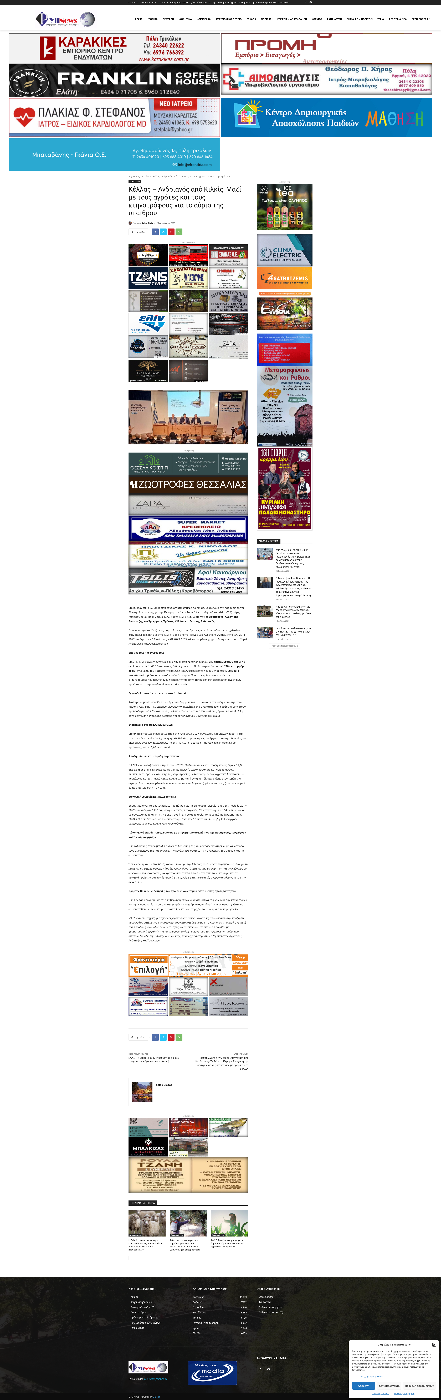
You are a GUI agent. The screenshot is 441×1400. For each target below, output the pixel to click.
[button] (434, 1344)
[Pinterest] (171, 232)
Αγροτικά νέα (144, 176)
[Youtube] (310, 2)
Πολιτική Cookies (380, 1393)
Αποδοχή (363, 1385)
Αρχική (132, 176)
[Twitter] (163, 232)
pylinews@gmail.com (155, 1379)
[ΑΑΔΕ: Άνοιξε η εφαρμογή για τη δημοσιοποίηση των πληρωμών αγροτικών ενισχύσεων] (229, 1223)
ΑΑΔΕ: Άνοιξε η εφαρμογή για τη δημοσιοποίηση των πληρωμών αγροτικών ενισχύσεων (227, 1243)
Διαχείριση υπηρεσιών (372, 1376)
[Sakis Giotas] (131, 223)
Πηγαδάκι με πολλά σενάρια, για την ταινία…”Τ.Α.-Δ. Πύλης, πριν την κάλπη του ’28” (293, 631)
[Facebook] (306, 2)
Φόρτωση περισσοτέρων (283, 645)
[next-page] (136, 1258)
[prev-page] (131, 1258)
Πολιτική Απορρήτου (404, 1393)
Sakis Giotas (148, 223)
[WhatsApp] (179, 232)
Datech (156, 1396)
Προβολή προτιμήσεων (419, 1385)
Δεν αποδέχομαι (389, 1385)
